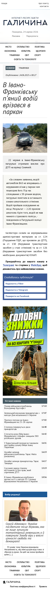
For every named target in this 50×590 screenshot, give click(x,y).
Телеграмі (8, 265)
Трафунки (14, 55)
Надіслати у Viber (14, 283)
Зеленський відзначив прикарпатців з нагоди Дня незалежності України (21, 414)
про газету (44, 3)
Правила (43, 586)
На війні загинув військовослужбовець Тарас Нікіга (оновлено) (20, 454)
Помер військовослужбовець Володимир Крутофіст (18, 407)
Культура (25, 51)
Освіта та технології (25, 59)
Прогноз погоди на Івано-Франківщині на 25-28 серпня (18, 421)
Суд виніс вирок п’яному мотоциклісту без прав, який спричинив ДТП (17, 470)
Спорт (37, 55)
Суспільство (23, 46)
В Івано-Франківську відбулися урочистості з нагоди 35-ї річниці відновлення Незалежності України (21, 479)
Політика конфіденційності (22, 586)
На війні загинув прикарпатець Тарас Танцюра (21, 462)
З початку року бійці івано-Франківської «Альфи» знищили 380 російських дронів (21, 436)
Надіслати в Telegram (17, 289)
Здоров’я (40, 51)
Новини (10, 68)
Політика (40, 46)
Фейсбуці (36, 265)
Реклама (16, 36)
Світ (27, 55)
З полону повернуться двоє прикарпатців (17, 428)
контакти (44, 6)
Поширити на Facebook (17, 296)
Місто (8, 46)
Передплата (32, 36)
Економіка (10, 51)
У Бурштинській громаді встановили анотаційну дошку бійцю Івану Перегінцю (21, 445)
